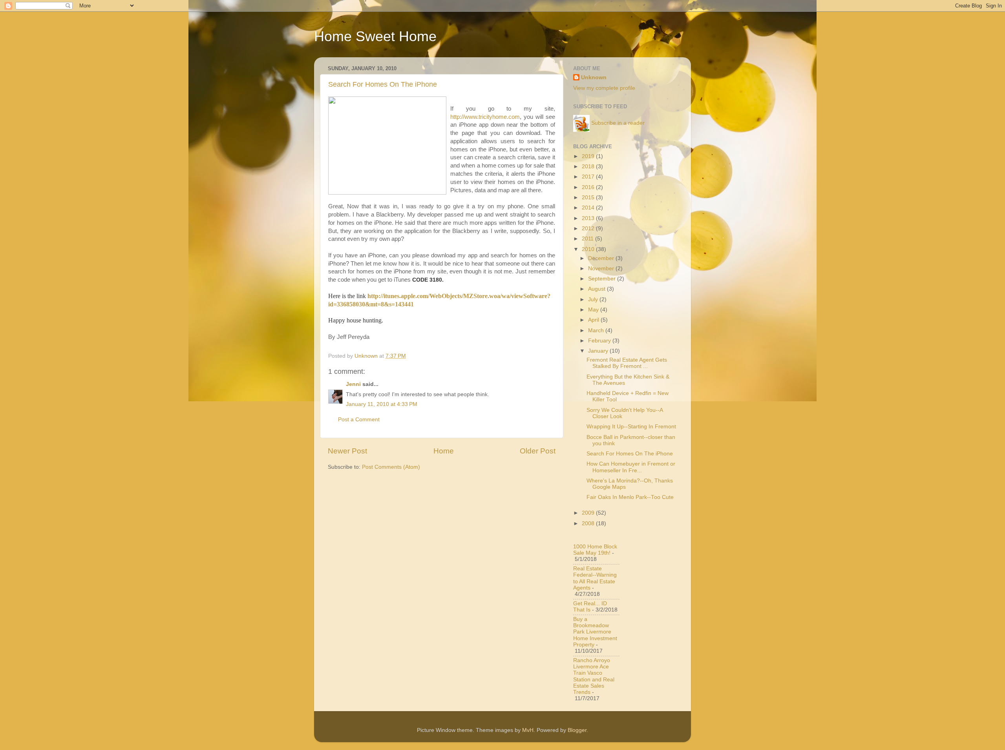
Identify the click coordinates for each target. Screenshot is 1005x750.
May (594, 310)
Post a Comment (359, 419)
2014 (589, 208)
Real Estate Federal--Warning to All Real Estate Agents (595, 578)
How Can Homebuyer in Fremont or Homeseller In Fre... (631, 467)
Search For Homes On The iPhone (382, 84)
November (602, 268)
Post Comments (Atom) (391, 467)
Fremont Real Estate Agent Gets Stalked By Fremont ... (627, 363)
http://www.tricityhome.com (485, 117)
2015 (589, 197)
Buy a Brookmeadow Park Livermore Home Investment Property (595, 632)
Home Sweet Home (375, 36)
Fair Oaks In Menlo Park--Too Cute (630, 497)
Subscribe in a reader (618, 123)
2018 (589, 166)
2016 (589, 187)
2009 (589, 513)
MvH (528, 730)
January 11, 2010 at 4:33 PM (381, 404)
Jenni (353, 384)
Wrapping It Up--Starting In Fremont (631, 427)
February (600, 341)
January (599, 351)
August (597, 289)
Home (443, 451)
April (594, 320)
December (602, 258)
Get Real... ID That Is (590, 607)
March (596, 330)
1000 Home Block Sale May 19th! (595, 550)
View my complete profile (604, 88)
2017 (589, 177)
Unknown (594, 77)
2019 (589, 156)
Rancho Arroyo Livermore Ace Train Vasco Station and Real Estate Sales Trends (593, 676)
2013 (589, 218)
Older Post (537, 451)
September (602, 279)
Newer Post (347, 451)
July (593, 299)
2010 (589, 249)
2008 (589, 523)
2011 (588, 239)
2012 (589, 228)
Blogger (577, 730)
